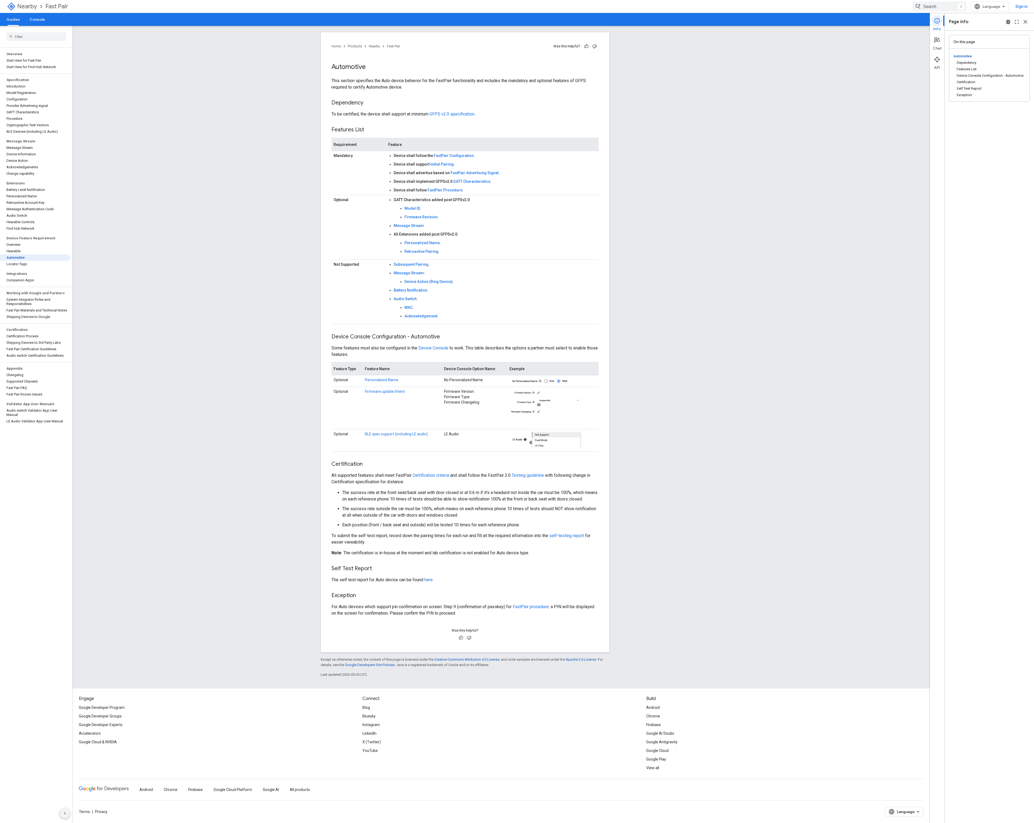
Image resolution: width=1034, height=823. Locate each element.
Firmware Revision (421, 217)
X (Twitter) (371, 742)
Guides (13, 19)
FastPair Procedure (445, 190)
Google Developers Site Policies (370, 665)
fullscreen (1017, 22)
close (1025, 22)
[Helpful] (586, 46)
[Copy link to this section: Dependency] (368, 103)
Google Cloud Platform (233, 789)
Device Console (433, 348)
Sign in (1021, 6)
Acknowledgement (420, 316)
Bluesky (369, 716)
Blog (366, 707)
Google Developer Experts (101, 725)
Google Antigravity (661, 742)
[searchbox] (36, 36)
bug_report (1008, 22)
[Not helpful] (595, 46)
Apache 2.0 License (581, 659)
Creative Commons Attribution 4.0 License (466, 659)
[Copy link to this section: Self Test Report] (377, 569)
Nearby (27, 6)
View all (652, 768)
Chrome (653, 716)
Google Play (656, 759)
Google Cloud (657, 750)
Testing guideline (528, 475)
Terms (84, 812)
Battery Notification (410, 290)
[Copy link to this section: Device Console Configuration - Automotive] (445, 337)
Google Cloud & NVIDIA (98, 742)
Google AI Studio (660, 733)
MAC (408, 307)
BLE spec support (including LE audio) (396, 434)
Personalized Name (422, 243)
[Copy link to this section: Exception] (361, 596)
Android (653, 707)
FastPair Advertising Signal (474, 173)
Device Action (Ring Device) (428, 281)
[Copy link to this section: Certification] (368, 464)
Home (336, 46)
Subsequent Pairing (411, 264)
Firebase (653, 725)
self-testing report (566, 535)
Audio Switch (405, 299)
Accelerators (90, 733)
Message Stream (409, 225)
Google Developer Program (102, 707)
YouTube (370, 750)
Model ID (412, 208)
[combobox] (939, 6)
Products (355, 46)
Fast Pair (57, 6)
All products (300, 789)
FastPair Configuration (454, 155)
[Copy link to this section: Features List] (369, 130)
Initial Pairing (442, 164)
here (428, 579)
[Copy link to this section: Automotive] (371, 67)
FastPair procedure (531, 606)
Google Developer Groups (100, 716)
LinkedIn (369, 733)
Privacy (101, 812)
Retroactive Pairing (421, 251)
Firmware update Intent (385, 391)
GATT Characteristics (471, 181)
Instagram (371, 725)
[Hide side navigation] (65, 813)
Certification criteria (431, 475)
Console (37, 19)
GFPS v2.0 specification (451, 114)
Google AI (271, 789)
